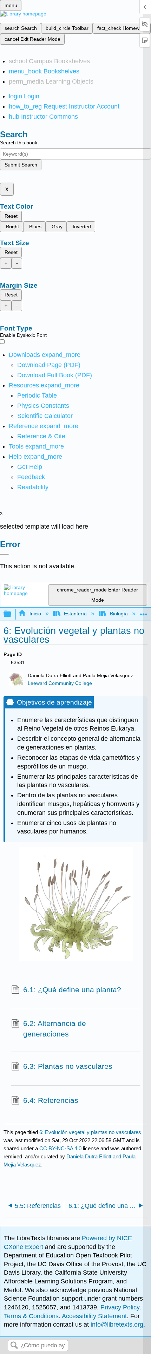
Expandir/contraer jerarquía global (12, 614)
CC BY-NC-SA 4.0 (60, 1148)
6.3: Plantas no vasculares (67, 1066)
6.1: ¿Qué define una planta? (72, 990)
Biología (119, 613)
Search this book (18, 142)
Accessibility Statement (94, 1316)
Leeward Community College (60, 683)
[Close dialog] (4, 554)
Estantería (75, 613)
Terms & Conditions (31, 1316)
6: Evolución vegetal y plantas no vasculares (90, 1132)
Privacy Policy (119, 1307)
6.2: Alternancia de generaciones (54, 1028)
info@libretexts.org (116, 1324)
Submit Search (21, 165)
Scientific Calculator (45, 415)
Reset (11, 216)
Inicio (35, 613)
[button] (31, 476)
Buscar (14, 1345)
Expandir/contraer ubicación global (143, 612)
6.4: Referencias (50, 1100)
